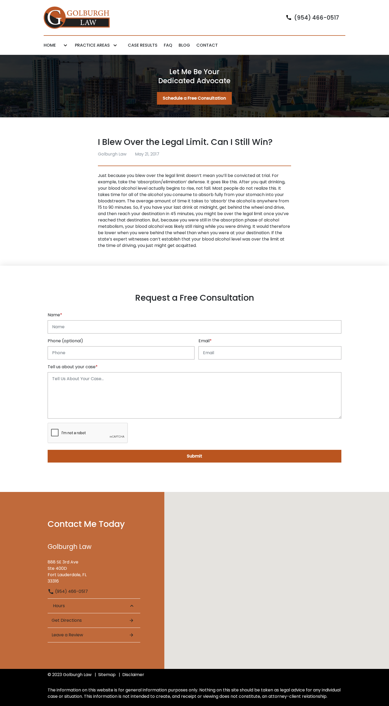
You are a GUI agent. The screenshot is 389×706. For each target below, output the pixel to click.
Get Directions (67, 620)
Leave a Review (67, 635)
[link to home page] (77, 17)
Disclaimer (133, 675)
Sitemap (107, 675)
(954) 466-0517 (71, 591)
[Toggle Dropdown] (65, 45)
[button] (194, 573)
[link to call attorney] (310, 17)
